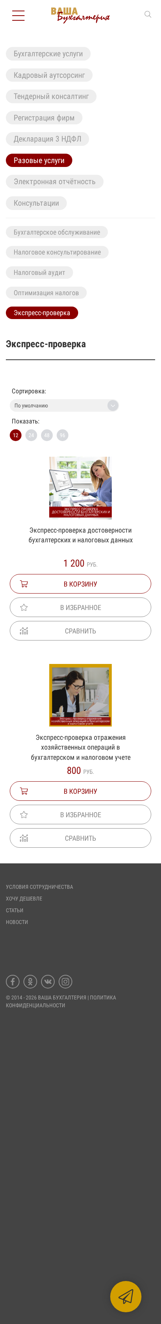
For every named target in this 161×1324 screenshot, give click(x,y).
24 (31, 435)
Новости (17, 922)
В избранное (80, 607)
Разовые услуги (39, 160)
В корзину (80, 584)
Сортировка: (29, 391)
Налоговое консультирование (57, 252)
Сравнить (80, 631)
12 (15, 435)
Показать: (25, 421)
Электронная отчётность (55, 181)
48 (47, 435)
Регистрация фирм (44, 117)
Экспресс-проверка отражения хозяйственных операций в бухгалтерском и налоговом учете (81, 747)
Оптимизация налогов (46, 293)
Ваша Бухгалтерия (62, 997)
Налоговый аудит (39, 272)
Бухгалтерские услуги (48, 53)
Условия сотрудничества (39, 887)
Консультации (36, 203)
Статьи (14, 910)
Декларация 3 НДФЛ (47, 139)
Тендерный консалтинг (51, 96)
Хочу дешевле (24, 898)
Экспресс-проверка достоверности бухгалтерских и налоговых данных (81, 535)
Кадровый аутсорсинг (49, 75)
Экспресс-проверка (42, 313)
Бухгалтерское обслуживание (57, 232)
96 (62, 435)
